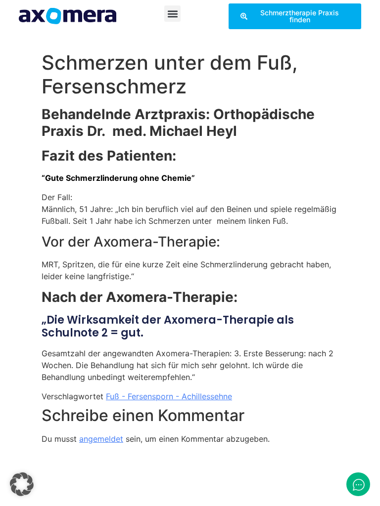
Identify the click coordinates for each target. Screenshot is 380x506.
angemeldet (101, 439)
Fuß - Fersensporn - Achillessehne (169, 396)
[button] (172, 13)
